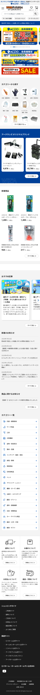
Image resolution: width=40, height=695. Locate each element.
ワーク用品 (15, 98)
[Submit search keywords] (35, 14)
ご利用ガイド (10, 611)
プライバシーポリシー (12, 684)
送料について (10, 614)
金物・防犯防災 (34, 98)
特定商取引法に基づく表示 (24, 681)
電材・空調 (6, 111)
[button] (38, 300)
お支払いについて (11, 622)
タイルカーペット (20, 18)
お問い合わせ (20, 687)
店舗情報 (31, 684)
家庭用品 (34, 111)
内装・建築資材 (6, 98)
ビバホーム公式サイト (13, 641)
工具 (25, 98)
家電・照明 (15, 111)
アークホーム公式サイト (13, 659)
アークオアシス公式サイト (14, 652)
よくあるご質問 (11, 629)
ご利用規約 (11, 681)
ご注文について (11, 618)
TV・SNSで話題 (7, 18)
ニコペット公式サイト (13, 648)
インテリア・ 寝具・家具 (24, 111)
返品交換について (11, 626)
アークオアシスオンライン (14, 656)
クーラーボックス (33, 18)
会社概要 (23, 684)
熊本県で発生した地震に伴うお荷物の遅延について (18, 23)
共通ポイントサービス (20, 2)
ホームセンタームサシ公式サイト (16, 644)
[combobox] (17, 14)
